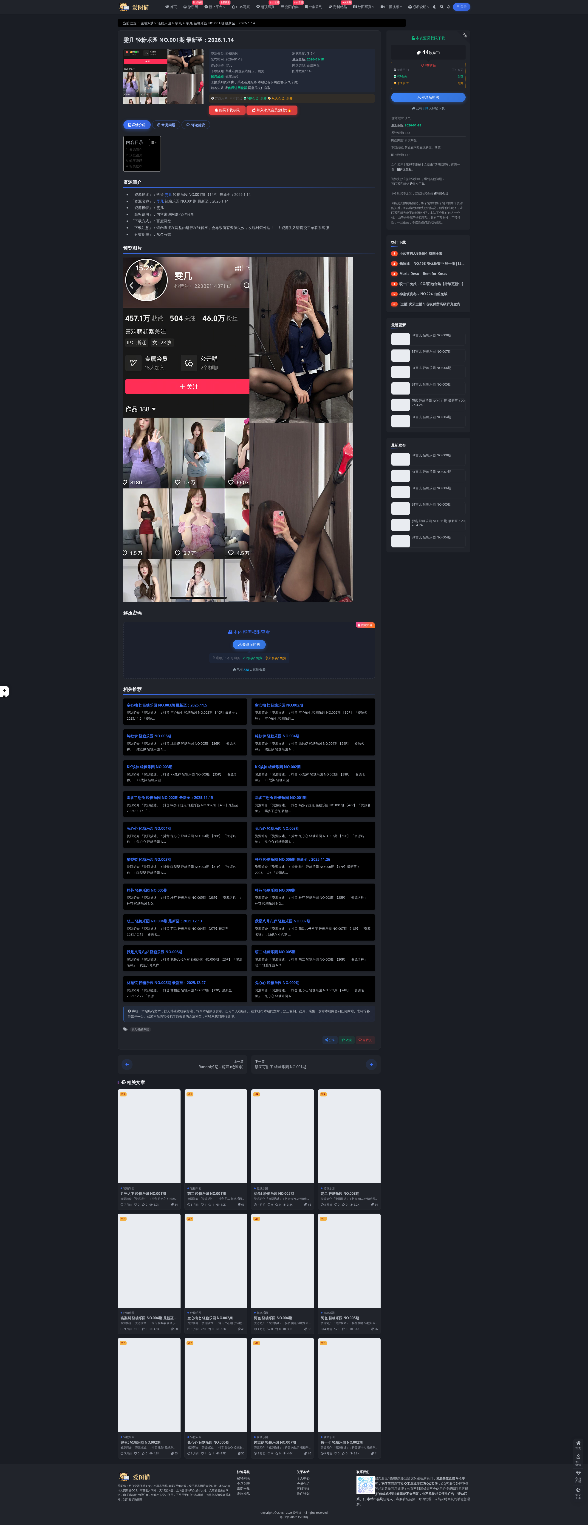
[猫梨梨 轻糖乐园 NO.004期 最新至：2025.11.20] (149, 1261)
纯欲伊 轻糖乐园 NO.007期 (275, 1442)
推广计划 (303, 1493)
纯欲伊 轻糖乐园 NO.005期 (149, 735)
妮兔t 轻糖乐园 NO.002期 (141, 1442)
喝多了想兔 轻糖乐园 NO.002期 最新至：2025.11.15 (170, 797)
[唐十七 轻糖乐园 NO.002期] (349, 1385)
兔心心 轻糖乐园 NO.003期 (277, 828)
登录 (463, 7)
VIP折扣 (430, 65)
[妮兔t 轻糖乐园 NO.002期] (149, 1385)
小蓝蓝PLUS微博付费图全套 (421, 253)
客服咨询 (303, 1488)
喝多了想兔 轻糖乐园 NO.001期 (281, 797)
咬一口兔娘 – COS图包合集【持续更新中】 (432, 283)
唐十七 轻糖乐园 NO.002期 (342, 1442)
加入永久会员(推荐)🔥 (274, 110)
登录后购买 (251, 644)
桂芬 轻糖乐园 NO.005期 (147, 890)
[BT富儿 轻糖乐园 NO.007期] (400, 355)
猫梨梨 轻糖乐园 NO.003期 (149, 859)
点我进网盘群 (237, 88)
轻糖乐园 (164, 23)
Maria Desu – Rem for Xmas (423, 273)
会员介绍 (303, 1483)
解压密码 (135, 160)
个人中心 (303, 1478)
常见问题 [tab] (168, 125)
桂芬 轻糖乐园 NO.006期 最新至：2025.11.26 (292, 859)
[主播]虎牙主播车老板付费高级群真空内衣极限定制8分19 (443, 304)
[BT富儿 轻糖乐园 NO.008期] (400, 339)
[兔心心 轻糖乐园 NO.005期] (216, 1385)
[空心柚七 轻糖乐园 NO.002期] (216, 1261)
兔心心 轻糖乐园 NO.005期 (208, 1442)
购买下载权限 (229, 110)
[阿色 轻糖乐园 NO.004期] (282, 1261)
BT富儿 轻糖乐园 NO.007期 (431, 351)
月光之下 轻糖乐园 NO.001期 (143, 1193)
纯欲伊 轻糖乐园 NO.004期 (277, 735)
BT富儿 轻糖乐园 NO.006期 (431, 368)
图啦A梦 (147, 23)
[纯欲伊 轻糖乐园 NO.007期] (282, 1385)
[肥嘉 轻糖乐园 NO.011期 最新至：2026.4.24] (400, 405)
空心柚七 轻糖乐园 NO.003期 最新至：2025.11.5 (167, 705)
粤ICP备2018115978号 (294, 1517)
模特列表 (243, 1478)
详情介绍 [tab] (139, 125)
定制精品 (243, 1493)
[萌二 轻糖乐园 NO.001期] (216, 1136)
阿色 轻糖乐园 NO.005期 (340, 1318)
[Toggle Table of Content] (151, 142)
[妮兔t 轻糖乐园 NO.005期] (282, 1136)
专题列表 (243, 1483)
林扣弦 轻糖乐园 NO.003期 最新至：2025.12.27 (166, 982)
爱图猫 (297, 1513)
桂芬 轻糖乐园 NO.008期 (275, 890)
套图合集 (243, 1488)
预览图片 (135, 155)
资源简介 (135, 149)
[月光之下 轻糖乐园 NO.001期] (149, 1136)
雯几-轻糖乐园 (140, 1029)
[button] (4, 691)
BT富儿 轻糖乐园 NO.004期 (431, 417)
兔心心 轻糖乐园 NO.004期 (149, 828)
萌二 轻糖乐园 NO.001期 (206, 1193)
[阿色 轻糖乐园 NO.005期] (349, 1261)
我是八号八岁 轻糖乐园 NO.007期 (282, 921)
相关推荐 (135, 166)
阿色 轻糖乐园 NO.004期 (273, 1318)
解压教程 (232, 76)
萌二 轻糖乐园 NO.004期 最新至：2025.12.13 (164, 921)
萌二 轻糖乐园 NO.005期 (275, 951)
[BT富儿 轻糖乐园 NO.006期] (400, 372)
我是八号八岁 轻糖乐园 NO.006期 (154, 951)
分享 (332, 1040)
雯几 (178, 23)
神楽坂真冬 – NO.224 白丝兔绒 (423, 294)
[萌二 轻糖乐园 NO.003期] (349, 1136)
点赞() (367, 1040)
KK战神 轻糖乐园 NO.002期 (278, 766)
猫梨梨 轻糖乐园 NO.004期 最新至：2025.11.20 (149, 1320)
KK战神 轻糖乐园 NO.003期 (149, 766)
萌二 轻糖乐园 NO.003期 (340, 1193)
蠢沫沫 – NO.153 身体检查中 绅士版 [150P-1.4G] (437, 263)
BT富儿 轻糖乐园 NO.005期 (431, 384)
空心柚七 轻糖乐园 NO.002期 (279, 705)
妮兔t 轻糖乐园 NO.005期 (274, 1193)
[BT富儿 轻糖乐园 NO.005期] (400, 388)
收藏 (349, 1040)
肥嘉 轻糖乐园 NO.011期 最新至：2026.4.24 (438, 402)
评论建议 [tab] (198, 125)
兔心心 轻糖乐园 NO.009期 (277, 982)
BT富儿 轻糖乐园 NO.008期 (431, 335)
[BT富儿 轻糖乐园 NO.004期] (400, 421)
